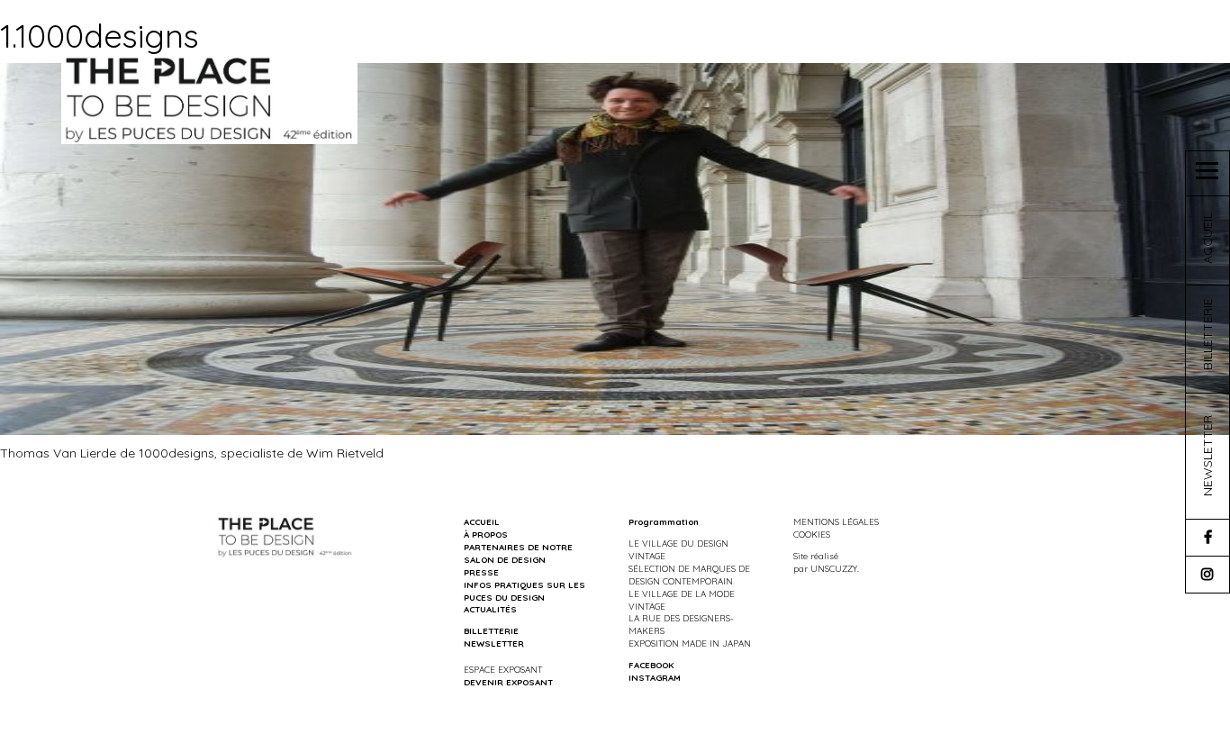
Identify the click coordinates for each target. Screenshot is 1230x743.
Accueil (482, 521)
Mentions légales (836, 521)
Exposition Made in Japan (690, 643)
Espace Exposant (503, 669)
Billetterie (491, 630)
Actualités (490, 608)
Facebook (651, 664)
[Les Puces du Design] (209, 98)
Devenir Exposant (508, 681)
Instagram (655, 677)
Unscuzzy (833, 568)
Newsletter (494, 643)
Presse (481, 571)
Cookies (811, 534)
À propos (486, 534)
